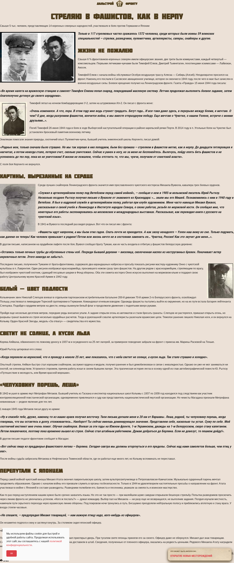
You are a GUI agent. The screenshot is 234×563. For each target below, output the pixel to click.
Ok (11, 553)
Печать (6, 561)
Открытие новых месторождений (191, 555)
